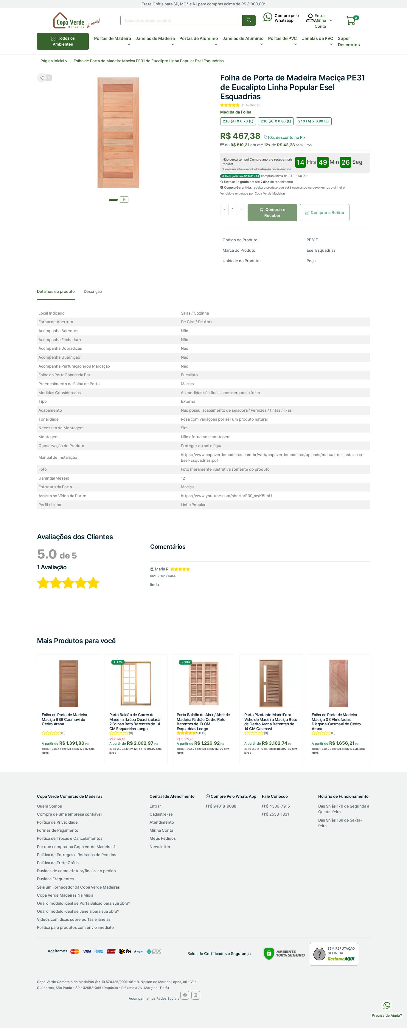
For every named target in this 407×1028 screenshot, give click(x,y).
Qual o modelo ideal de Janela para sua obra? (78, 911)
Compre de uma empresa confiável (69, 814)
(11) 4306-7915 (276, 806)
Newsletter (160, 846)
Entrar (155, 806)
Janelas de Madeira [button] (155, 38)
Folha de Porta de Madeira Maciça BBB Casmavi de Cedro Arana (64, 719)
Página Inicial (52, 60)
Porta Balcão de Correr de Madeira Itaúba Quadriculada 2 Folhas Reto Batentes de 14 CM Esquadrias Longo (135, 721)
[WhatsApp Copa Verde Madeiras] (386, 1005)
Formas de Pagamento (57, 830)
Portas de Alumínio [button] (198, 38)
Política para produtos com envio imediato (75, 927)
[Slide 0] (113, 200)
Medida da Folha (235, 112)
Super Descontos (349, 41)
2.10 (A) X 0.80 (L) (276, 121)
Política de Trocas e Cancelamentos (69, 838)
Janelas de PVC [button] (317, 38)
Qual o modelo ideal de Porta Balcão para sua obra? (83, 903)
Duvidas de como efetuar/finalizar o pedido (76, 870)
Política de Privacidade (57, 822)
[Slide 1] (123, 195)
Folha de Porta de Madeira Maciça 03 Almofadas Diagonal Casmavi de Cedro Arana (336, 721)
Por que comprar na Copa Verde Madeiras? (76, 846)
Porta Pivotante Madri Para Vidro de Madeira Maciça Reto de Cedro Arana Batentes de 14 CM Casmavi (270, 721)
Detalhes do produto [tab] (56, 291)
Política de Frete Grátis (58, 862)
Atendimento (162, 822)
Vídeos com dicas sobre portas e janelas (74, 919)
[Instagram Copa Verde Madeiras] (195, 995)
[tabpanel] (203, 409)
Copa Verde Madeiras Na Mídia (65, 895)
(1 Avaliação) (252, 105)
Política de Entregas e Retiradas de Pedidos (76, 854)
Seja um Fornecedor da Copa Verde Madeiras (78, 887)
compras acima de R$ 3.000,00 (265, 176)
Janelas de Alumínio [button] (243, 38)
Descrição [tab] (93, 291)
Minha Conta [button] (320, 23)
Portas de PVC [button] (282, 38)
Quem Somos (49, 806)
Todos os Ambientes (64, 41)
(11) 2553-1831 (275, 814)
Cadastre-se (161, 814)
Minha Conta (161, 830)
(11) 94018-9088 (221, 806)
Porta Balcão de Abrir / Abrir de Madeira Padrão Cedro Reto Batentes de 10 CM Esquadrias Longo (203, 721)
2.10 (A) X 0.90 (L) (313, 121)
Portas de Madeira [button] (112, 38)
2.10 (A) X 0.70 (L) (238, 121)
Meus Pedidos (163, 838)
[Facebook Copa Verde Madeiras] (184, 995)
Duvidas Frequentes (55, 878)
